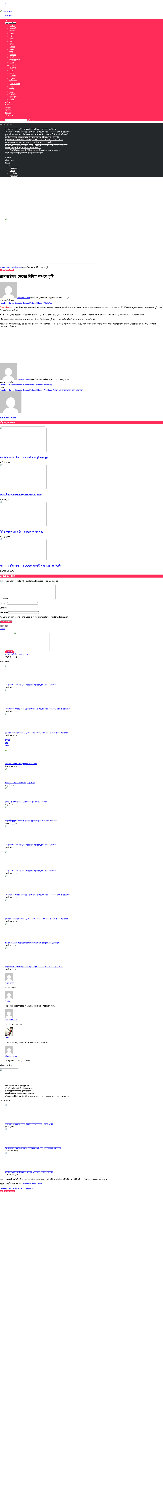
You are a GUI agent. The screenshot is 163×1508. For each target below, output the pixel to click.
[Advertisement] (81, 198)
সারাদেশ (13, 68)
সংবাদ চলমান (9, 983)
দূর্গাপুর (12, 36)
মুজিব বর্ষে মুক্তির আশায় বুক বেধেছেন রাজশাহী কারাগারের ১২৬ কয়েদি (30, 565)
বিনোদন (8, 110)
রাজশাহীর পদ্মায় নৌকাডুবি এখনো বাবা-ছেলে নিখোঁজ (23, 147)
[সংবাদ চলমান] (6, 11)
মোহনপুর (13, 54)
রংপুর (11, 86)
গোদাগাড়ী (13, 28)
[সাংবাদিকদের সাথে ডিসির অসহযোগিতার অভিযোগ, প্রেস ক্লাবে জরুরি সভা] (18, 682)
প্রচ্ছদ (7, 20)
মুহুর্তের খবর (14, 97)
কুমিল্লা (12, 73)
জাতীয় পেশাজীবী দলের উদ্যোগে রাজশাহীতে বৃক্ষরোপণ (24, 153)
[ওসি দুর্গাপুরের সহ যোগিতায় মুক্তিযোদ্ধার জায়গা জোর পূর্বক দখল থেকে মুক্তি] (18, 818)
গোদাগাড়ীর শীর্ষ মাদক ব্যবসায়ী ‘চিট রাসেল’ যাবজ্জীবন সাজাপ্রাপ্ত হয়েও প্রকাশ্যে (32, 150)
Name (3, 603)
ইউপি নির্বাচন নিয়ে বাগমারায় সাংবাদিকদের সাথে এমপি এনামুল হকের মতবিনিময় (33, 1148)
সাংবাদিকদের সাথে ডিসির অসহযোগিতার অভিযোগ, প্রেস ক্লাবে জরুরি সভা (30, 129)
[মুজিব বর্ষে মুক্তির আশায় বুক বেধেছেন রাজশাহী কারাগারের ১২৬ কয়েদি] (23, 560)
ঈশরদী (12, 57)
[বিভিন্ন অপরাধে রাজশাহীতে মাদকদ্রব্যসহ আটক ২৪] (23, 526)
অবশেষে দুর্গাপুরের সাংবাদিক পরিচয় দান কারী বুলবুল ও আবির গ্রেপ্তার (29, 1124)
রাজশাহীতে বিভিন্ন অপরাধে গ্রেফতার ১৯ (18, 654)
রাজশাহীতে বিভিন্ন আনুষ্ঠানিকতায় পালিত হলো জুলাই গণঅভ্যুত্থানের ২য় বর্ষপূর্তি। (32, 137)
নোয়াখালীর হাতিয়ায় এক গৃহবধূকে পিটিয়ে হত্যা (21, 763)
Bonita (7, 1001)
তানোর (12, 33)
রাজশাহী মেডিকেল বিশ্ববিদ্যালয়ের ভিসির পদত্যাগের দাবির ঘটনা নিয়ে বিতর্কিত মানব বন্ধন (36, 145)
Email (3, 608)
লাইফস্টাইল (9, 115)
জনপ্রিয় (7, 740)
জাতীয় (12, 99)
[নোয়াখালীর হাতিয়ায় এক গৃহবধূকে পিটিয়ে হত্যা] (18, 761)
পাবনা (12, 49)
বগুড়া (11, 91)
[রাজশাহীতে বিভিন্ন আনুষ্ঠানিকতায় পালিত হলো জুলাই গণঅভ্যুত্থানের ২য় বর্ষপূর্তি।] (18, 940)
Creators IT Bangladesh (32, 1184)
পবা (11, 41)
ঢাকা (11, 70)
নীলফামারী (13, 81)
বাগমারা (12, 46)
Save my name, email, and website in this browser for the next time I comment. (35, 617)
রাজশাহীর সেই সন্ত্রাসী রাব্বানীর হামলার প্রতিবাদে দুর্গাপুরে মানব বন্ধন (29, 1172)
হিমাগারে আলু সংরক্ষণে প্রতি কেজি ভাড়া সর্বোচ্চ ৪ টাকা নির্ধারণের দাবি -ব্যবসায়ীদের (34, 139)
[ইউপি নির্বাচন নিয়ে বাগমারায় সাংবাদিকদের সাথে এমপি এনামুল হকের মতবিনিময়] (18, 1145)
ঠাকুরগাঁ (12, 78)
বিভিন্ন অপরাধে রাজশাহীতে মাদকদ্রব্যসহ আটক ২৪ (21, 531)
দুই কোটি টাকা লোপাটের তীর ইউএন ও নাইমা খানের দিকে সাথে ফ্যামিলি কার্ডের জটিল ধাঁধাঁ (36, 134)
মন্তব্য (7, 745)
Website (3, 612)
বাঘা (11, 52)
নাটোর (12, 62)
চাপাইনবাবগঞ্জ (15, 60)
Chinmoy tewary (11, 1056)
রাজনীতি (8, 112)
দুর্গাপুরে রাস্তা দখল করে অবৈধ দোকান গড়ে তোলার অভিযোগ (26, 802)
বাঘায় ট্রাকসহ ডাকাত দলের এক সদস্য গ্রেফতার (21, 494)
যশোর (12, 89)
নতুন (6, 742)
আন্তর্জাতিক (9, 105)
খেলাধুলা (8, 107)
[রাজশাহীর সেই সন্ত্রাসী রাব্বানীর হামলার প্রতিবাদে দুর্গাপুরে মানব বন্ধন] (18, 1169)
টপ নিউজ (13, 94)
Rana (7, 1038)
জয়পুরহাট (13, 76)
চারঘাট (12, 31)
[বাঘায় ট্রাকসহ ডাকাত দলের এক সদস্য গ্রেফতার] (23, 489)
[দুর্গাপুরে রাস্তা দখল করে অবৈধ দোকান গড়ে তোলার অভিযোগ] (18, 799)
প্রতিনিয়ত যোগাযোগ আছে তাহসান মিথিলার (20, 782)
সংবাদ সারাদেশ (10, 65)
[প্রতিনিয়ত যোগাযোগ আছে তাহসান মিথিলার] (18, 780)
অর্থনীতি (7, 102)
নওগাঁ (11, 39)
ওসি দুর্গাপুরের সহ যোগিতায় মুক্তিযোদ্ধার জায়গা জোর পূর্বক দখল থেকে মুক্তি (31, 821)
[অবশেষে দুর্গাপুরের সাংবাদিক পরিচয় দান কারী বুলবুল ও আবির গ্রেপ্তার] (18, 1121)
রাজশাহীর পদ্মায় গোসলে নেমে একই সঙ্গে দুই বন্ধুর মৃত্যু (24, 457)
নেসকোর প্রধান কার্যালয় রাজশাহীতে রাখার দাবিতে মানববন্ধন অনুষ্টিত (28, 142)
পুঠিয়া (12, 44)
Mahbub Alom (11, 1019)
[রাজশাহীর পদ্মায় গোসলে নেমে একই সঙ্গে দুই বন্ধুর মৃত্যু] (23, 452)
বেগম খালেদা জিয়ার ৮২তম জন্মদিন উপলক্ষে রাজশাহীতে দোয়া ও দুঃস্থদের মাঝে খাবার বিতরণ (37, 132)
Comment (4, 598)
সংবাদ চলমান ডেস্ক (23, 297)
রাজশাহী (12, 25)
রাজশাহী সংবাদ (10, 23)
